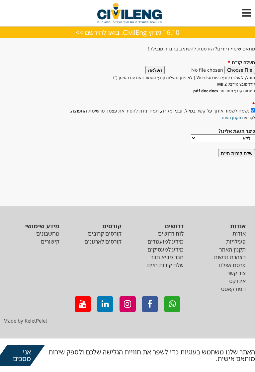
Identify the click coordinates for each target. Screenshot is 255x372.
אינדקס (237, 281)
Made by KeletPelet (25, 320)
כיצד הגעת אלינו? (236, 131)
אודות (239, 233)
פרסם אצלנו (232, 265)
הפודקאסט (233, 289)
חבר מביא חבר (167, 257)
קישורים (50, 241)
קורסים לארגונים (103, 241)
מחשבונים (47, 233)
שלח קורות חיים (165, 265)
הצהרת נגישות (230, 257)
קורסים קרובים (105, 233)
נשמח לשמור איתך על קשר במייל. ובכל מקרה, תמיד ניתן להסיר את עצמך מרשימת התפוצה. (159, 111)
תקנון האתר (231, 117)
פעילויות (236, 241)
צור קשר (236, 273)
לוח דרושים (171, 233)
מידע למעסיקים (165, 249)
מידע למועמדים (165, 241)
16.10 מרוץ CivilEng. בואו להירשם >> (127, 32)
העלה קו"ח (241, 62)
